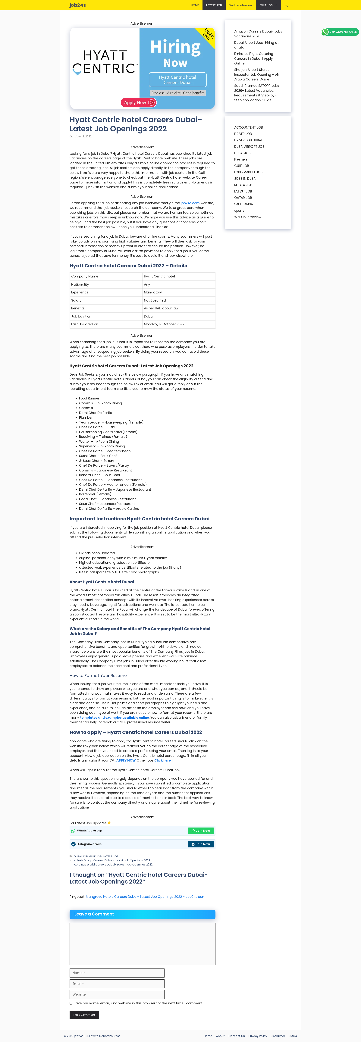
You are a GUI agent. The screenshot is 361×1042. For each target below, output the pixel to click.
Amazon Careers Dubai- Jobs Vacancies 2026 (258, 34)
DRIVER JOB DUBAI (248, 140)
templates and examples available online (114, 717)
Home (208, 1036)
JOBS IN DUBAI (245, 178)
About (220, 1036)
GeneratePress (109, 1036)
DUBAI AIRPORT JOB (249, 146)
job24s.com (190, 203)
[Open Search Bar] (286, 5)
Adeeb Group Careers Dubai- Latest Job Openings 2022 (112, 860)
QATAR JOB (243, 198)
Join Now (203, 830)
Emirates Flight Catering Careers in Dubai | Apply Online (253, 59)
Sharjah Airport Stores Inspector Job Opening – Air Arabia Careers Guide (256, 74)
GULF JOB (266, 5)
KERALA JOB (243, 185)
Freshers (241, 159)
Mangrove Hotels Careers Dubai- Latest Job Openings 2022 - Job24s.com (146, 896)
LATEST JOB (214, 5)
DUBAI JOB (81, 856)
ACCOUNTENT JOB (248, 127)
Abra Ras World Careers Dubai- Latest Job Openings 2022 (113, 864)
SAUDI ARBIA (243, 204)
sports (239, 210)
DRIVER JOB (243, 134)
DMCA (293, 1036)
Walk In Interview (240, 5)
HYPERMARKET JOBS (249, 172)
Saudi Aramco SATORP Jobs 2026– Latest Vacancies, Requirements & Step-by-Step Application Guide (256, 92)
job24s (78, 5)
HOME (195, 5)
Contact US (236, 1036)
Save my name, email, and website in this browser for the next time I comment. (138, 1003)
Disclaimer (278, 1036)
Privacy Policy (258, 1036)
